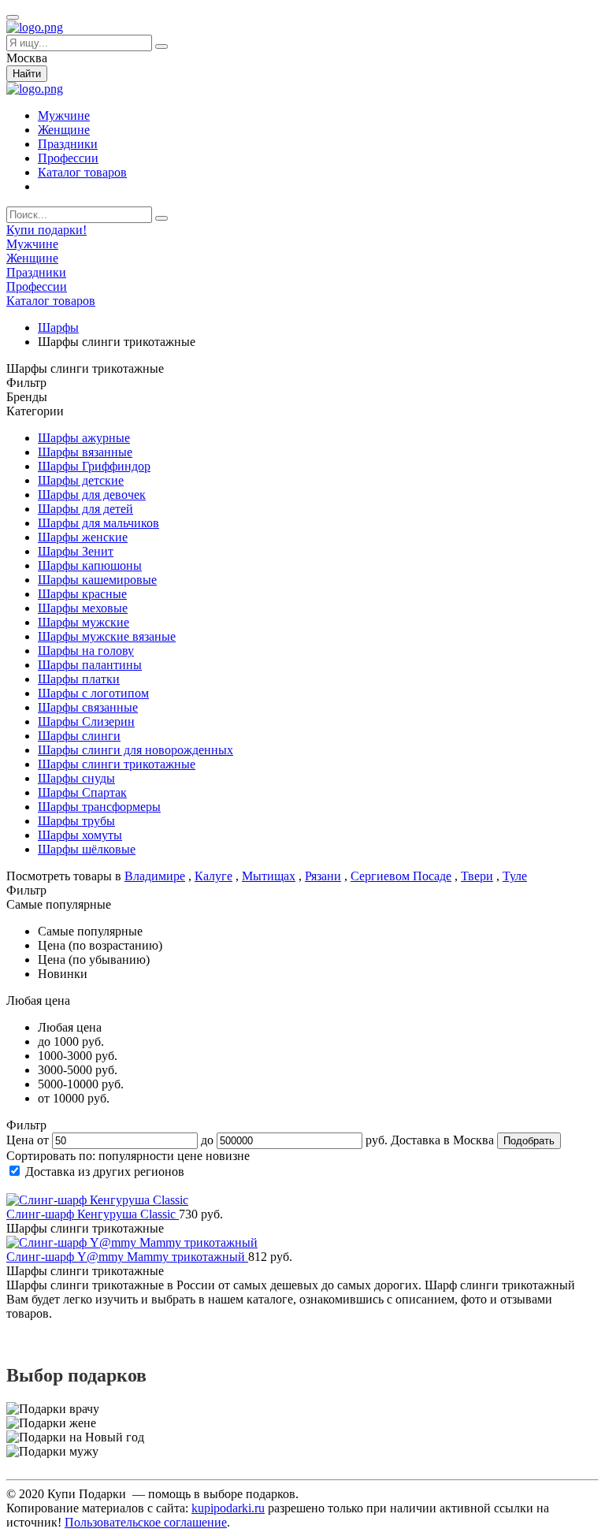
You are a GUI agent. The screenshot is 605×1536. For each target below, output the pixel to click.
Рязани (323, 876)
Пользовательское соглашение (146, 1522)
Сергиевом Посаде (401, 876)
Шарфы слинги (79, 735)
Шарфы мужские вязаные (107, 636)
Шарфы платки (79, 679)
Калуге (213, 876)
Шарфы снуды (76, 778)
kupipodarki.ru (228, 1508)
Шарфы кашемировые (97, 579)
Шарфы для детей (85, 508)
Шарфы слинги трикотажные (116, 764)
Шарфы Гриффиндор (94, 466)
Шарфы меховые (83, 608)
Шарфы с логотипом (93, 693)
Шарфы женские (83, 537)
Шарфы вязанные (85, 452)
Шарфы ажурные (84, 437)
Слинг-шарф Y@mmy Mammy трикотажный (127, 1256)
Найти (27, 74)
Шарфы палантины (90, 664)
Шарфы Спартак (82, 792)
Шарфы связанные (88, 707)
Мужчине (64, 115)
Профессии (68, 158)
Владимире (154, 876)
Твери (477, 876)
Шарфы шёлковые (86, 849)
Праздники (68, 144)
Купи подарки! (46, 229)
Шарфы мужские (83, 622)
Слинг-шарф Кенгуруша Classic (92, 1214)
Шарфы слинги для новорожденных (135, 750)
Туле (515, 876)
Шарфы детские (81, 480)
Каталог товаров (82, 172)
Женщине (64, 129)
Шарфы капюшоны (90, 565)
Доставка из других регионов (104, 1171)
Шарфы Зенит (75, 551)
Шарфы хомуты (80, 835)
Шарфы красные (82, 594)
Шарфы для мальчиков (98, 523)
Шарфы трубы (76, 821)
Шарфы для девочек (92, 494)
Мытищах (268, 876)
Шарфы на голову (86, 650)
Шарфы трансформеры (99, 806)
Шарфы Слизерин (86, 721)
